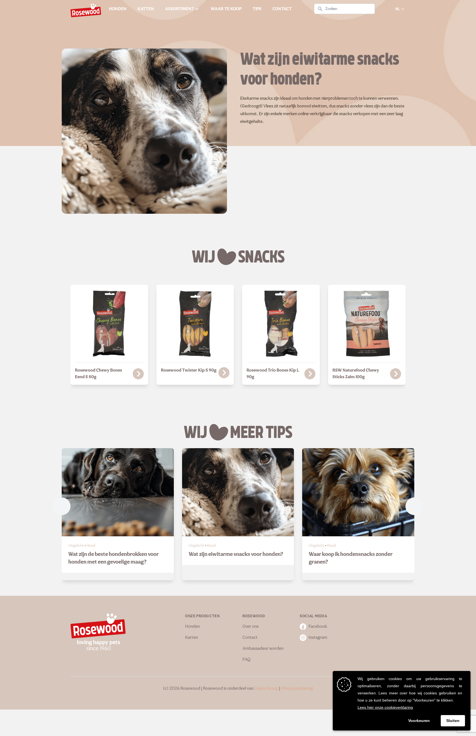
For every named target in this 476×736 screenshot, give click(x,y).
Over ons (250, 626)
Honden (192, 626)
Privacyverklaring (297, 688)
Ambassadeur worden (262, 648)
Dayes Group (266, 688)
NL (397, 9)
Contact (250, 637)
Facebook (318, 626)
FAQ (246, 659)
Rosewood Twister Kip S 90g (189, 370)
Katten (191, 637)
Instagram (318, 637)
